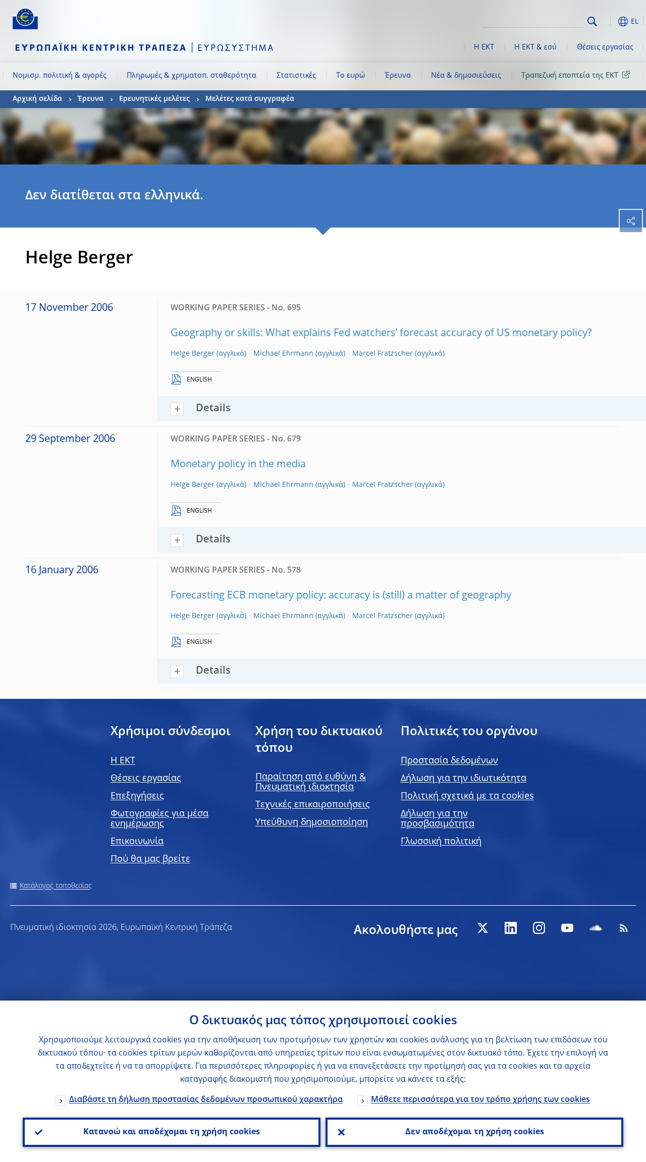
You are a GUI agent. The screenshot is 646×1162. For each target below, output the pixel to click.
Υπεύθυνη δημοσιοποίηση (311, 822)
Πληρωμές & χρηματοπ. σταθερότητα (191, 75)
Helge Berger (192, 353)
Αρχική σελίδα (37, 98)
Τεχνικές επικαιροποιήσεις (312, 804)
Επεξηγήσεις (137, 796)
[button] (608, 21)
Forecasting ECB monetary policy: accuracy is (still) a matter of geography (341, 596)
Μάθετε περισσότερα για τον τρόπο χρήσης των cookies (480, 1100)
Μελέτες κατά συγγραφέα (249, 98)
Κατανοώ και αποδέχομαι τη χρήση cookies (171, 1132)
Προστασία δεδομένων (449, 760)
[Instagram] (539, 928)
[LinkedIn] (511, 928)
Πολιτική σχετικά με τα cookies (467, 796)
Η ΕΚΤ (484, 47)
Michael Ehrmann (283, 353)
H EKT (123, 760)
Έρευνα (398, 75)
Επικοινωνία (137, 841)
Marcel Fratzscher (382, 353)
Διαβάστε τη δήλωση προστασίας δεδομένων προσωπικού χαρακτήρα (206, 1100)
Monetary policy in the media (238, 465)
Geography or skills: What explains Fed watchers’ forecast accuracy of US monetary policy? (381, 333)
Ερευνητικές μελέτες (154, 98)
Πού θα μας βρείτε (150, 859)
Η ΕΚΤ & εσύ (535, 47)
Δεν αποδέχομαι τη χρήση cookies (474, 1132)
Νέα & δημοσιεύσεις (466, 75)
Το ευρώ (350, 75)
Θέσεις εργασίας (605, 47)
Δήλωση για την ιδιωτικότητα (463, 778)
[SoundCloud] (595, 928)
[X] (482, 928)
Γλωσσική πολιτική (441, 841)
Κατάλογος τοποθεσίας (56, 886)
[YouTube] (567, 928)
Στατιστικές (296, 75)
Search (592, 21)
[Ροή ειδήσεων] (624, 928)
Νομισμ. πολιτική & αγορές (59, 75)
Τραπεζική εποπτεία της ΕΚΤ (569, 75)
